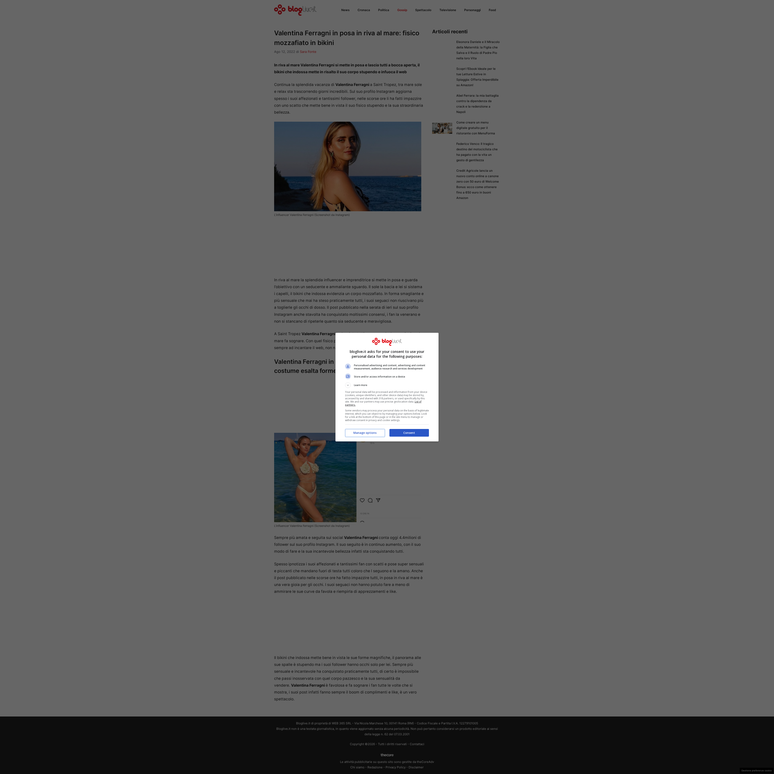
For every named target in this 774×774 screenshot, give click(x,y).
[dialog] (387, 387)
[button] (387, 385)
